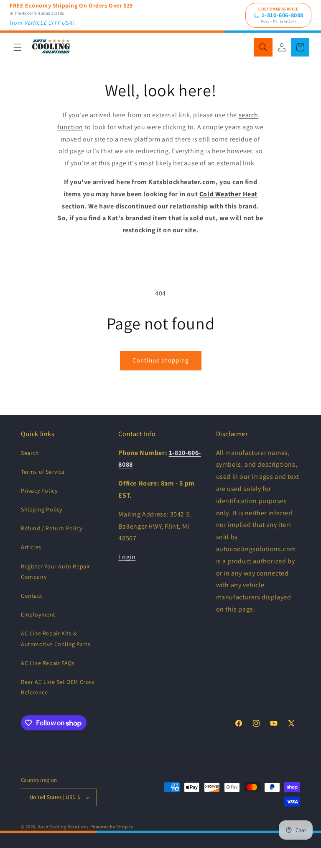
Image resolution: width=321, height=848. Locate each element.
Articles (31, 547)
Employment (38, 614)
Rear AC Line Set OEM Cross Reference (58, 687)
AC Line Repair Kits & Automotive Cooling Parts (55, 639)
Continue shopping (160, 360)
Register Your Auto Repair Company (55, 572)
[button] (17, 47)
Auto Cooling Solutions (63, 827)
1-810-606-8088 (282, 15)
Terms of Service (43, 471)
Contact (31, 595)
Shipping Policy (41, 509)
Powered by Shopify (111, 827)
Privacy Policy (39, 490)
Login (126, 556)
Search (30, 453)
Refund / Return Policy (51, 528)
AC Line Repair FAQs (47, 663)
